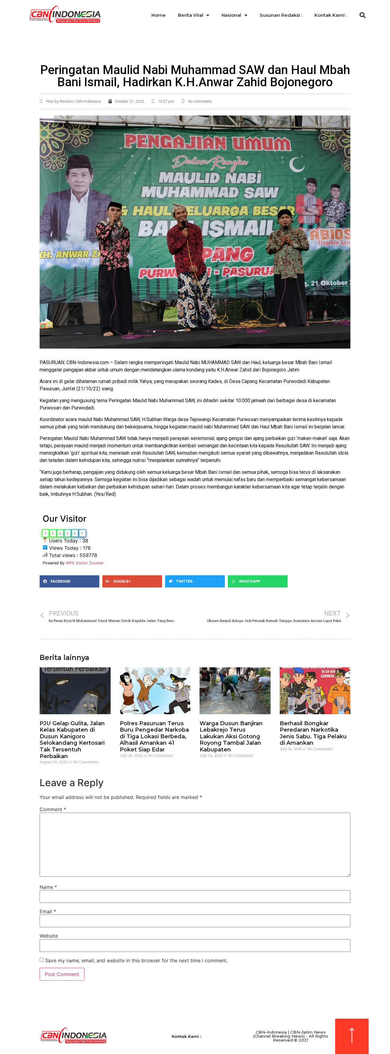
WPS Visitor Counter (85, 563)
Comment (53, 809)
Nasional (231, 15)
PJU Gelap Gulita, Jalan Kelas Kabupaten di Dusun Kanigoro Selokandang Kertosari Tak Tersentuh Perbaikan (72, 740)
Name (48, 887)
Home (158, 15)
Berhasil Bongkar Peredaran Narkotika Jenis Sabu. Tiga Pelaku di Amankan (313, 733)
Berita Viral (190, 15)
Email (48, 911)
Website (49, 935)
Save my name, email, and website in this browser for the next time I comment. (136, 960)
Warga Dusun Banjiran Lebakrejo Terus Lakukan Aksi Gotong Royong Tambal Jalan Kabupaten (231, 736)
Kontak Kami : (330, 15)
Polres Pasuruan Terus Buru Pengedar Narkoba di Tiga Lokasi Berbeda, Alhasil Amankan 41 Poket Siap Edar (154, 736)
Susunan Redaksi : (281, 15)
